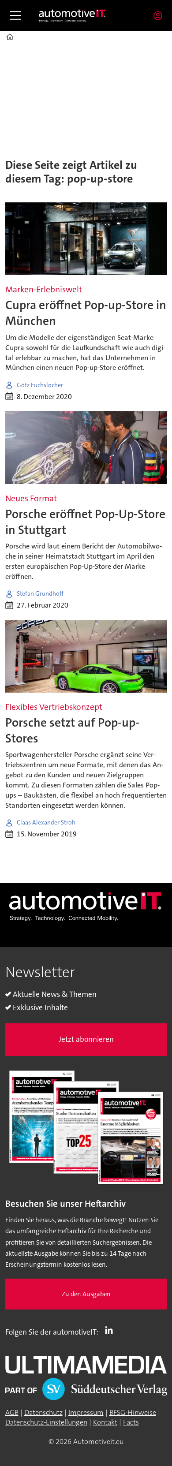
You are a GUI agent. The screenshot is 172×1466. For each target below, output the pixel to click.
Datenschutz (43, 1412)
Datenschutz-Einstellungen (46, 1422)
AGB (12, 1412)
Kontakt (105, 1422)
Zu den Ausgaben (86, 1294)
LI (111, 1330)
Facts (131, 1422)
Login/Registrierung (160, 15)
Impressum (86, 1412)
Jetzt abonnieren (86, 1039)
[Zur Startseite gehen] (72, 15)
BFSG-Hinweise (132, 1412)
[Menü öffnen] (15, 15)
